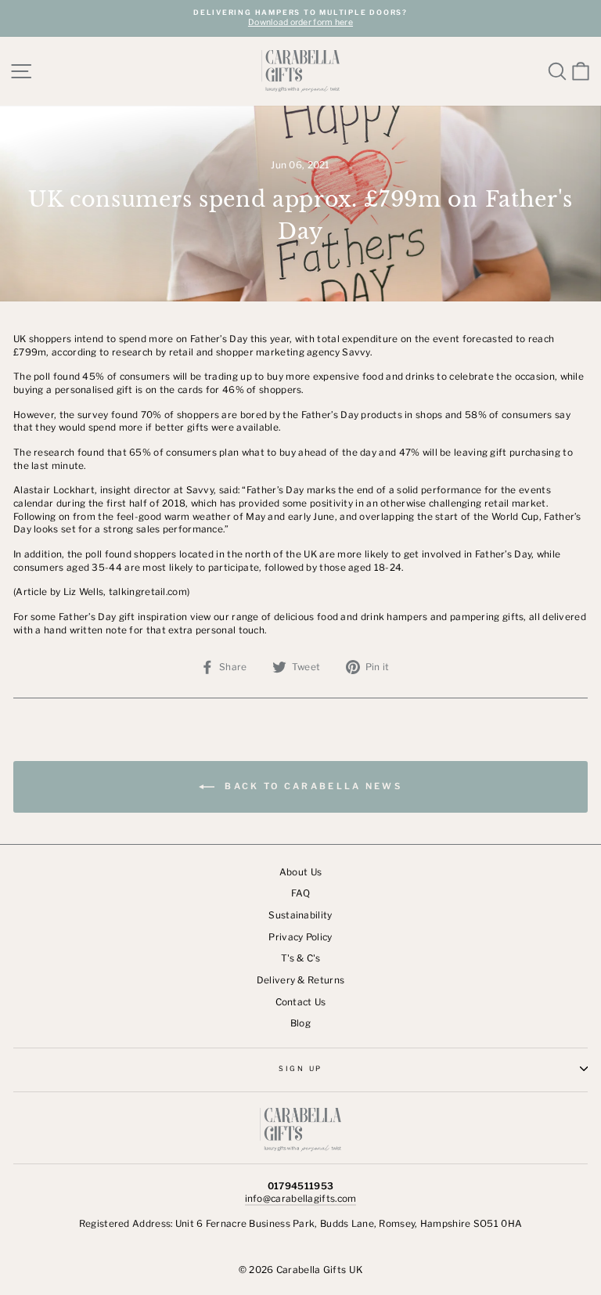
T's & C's (300, 958)
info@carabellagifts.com (301, 1198)
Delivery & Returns (300, 980)
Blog (300, 1023)
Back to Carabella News (311, 786)
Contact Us (300, 1002)
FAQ (300, 893)
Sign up (300, 1068)
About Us (300, 872)
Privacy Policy (300, 937)
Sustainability (300, 915)
